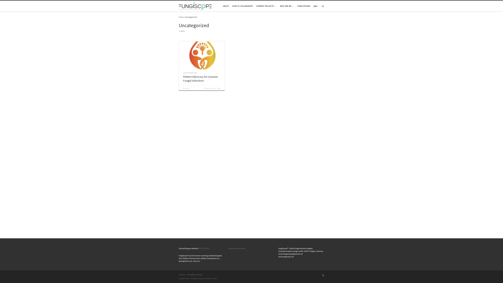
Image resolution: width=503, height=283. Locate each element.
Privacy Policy (240, 248)
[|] (195, 6)
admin (187, 88)
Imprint (231, 248)
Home (181, 17)
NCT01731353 (204, 248)
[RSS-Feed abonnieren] (323, 275)
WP (188, 278)
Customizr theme (210, 278)
